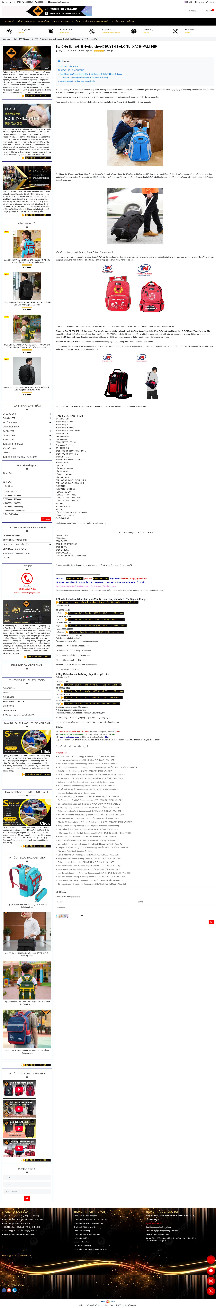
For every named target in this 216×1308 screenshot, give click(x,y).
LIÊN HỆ (6, 558)
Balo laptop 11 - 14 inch (65, 445)
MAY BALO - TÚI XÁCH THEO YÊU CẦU (27, 723)
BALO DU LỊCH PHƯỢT (66, 428)
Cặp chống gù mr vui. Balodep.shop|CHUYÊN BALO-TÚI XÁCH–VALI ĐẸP (88, 829)
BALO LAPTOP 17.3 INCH (66, 442)
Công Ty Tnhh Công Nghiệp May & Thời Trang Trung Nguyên (180, 331)
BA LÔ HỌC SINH (63, 448)
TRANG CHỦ (8, 21)
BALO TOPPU (61, 547)
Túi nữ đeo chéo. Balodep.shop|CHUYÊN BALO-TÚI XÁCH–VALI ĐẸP (86, 786)
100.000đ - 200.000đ (12, 495)
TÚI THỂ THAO (9, 448)
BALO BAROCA (62, 550)
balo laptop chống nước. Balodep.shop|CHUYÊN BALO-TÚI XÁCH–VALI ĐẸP (89, 804)
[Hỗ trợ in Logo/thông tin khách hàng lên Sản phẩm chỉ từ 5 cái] (85, 77)
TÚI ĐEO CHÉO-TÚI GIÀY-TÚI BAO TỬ (72, 512)
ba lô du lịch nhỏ (153, 740)
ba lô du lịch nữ (140, 740)
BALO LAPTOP (62, 433)
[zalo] (14, 1290)
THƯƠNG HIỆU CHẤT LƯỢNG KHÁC (71, 556)
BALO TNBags (9, 688)
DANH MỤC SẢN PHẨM (68, 66)
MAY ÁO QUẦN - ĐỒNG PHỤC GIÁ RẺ (27, 792)
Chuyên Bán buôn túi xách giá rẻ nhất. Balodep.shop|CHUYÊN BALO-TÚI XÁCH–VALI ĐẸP (95, 822)
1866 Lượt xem (86, 51)
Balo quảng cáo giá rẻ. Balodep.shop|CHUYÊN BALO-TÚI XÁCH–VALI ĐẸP (88, 807)
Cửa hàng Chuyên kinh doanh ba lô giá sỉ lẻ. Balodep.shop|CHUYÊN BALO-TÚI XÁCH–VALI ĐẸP (97, 767)
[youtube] (9, 1290)
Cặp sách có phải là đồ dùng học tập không (75, 851)
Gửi (211, 922)
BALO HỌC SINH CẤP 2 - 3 (67, 454)
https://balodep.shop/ (71, 638)
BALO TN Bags (62, 535)
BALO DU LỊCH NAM (64, 422)
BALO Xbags (61, 538)
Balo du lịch (84, 102)
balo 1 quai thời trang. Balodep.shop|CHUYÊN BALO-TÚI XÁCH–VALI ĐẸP (88, 818)
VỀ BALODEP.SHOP (11, 536)
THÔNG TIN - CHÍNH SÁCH (89, 1211)
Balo (69, 252)
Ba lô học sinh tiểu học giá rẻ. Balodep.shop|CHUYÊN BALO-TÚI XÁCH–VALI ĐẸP (91, 775)
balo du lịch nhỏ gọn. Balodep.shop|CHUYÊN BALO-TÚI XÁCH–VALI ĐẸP (88, 764)
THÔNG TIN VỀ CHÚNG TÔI (162, 1211)
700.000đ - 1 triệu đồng (13, 507)
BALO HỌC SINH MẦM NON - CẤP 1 (71, 451)
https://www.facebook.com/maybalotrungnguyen (85, 713)
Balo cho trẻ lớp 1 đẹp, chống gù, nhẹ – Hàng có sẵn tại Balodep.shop (86, 782)
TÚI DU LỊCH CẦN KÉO (65, 489)
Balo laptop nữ (62, 439)
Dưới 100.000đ (10, 492)
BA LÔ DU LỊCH (62, 419)
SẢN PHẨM (43, 21)
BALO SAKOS (61, 541)
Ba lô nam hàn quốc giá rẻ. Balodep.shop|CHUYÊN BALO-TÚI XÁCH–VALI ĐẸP (90, 800)
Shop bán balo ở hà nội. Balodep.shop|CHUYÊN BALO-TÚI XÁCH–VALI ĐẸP (89, 859)
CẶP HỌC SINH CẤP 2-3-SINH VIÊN (71, 480)
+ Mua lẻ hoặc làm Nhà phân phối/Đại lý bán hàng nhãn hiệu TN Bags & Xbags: (90, 74)
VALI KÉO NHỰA (63, 507)
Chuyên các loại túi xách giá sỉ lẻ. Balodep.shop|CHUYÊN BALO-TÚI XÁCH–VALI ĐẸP (93, 848)
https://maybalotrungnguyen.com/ (76, 710)
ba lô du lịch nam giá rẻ (104, 740)
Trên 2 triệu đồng (11, 514)
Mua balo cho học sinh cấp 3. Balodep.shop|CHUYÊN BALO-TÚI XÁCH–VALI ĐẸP (91, 877)
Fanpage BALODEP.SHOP (16, 1255)
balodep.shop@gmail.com (59, 2)
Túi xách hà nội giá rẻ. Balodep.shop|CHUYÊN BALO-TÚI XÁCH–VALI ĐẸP (88, 789)
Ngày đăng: (62, 51)
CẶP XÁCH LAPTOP (64, 469)
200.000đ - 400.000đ (12, 499)
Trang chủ (6, 39)
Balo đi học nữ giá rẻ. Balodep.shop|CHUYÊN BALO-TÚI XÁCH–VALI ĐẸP (88, 855)
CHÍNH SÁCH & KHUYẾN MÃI (15, 549)
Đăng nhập (200, 2)
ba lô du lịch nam (67, 740)
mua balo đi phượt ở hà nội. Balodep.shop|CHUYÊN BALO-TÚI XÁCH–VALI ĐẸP (91, 815)
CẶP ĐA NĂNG (62, 471)
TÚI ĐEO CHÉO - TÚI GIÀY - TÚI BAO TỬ (20, 457)
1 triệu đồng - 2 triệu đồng (14, 510)
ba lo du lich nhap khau (123, 740)
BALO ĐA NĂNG (62, 463)
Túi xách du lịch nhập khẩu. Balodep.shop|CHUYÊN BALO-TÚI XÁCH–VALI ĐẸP (90, 778)
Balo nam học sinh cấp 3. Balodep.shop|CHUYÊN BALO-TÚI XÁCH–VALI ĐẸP (90, 811)
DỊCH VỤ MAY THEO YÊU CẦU (16, 545)
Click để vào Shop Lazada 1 (77, 651)
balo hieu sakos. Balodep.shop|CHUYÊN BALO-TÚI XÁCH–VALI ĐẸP (86, 760)
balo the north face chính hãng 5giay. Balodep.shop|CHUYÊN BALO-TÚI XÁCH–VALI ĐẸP (94, 873)
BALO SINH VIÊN (63, 457)
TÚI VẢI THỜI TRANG (65, 515)
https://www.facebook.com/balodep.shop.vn (82, 641)
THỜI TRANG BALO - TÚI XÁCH (16, 553)
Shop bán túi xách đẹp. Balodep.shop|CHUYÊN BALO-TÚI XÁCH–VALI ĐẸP (89, 869)
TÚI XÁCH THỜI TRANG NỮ (67, 501)
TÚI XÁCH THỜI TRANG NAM (68, 498)
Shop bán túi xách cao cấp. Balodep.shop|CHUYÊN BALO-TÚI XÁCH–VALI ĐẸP (90, 880)
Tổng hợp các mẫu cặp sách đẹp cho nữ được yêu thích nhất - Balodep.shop (88, 826)
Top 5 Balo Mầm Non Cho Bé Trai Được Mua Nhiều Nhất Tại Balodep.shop (88, 840)
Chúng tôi (61, 406)
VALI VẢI (59, 509)
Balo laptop (74, 102)
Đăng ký (211, 2)
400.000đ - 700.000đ (12, 503)
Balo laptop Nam (62, 436)
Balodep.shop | (62, 565)
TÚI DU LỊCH (61, 486)
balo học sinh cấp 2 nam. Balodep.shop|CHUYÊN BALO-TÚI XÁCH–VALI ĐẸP (89, 866)
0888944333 (41, 2)
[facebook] (4, 1290)
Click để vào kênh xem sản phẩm (80, 665)
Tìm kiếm (46, 519)
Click (75, 669)
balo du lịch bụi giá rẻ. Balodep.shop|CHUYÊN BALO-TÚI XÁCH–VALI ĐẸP (88, 797)
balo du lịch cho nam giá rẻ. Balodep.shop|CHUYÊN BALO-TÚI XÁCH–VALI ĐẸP (90, 844)
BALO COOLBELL (63, 553)
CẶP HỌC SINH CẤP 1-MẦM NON (70, 483)
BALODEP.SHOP (72, 331)
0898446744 (16, 2)
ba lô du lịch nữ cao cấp (84, 740)
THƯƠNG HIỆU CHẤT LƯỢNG (71, 70)
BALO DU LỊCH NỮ (64, 425)
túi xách (105, 102)
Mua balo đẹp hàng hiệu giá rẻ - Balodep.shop (76, 793)
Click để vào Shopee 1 (76, 646)
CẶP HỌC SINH (62, 477)
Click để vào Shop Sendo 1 (76, 655)
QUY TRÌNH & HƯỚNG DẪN (15, 540)
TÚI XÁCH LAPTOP (64, 474)
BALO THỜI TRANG (11, 427)
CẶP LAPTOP (61, 466)
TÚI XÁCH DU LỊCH (64, 492)
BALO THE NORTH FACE (66, 544)
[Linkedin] (74, 746)
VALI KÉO (60, 504)
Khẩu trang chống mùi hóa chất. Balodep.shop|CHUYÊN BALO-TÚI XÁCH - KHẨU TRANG (94, 833)
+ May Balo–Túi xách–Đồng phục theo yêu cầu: (77, 81)
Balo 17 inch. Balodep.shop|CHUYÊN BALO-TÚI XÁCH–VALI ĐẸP (85, 771)
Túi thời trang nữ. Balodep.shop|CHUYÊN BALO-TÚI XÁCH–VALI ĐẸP (86, 757)
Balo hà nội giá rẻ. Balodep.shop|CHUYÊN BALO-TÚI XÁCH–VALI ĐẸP (87, 837)
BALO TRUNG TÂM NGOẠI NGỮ (69, 460)
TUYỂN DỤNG (118, 21)
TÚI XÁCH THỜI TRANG (66, 495)
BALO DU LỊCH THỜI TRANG (68, 431)
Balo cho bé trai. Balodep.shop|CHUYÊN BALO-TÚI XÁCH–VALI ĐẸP (86, 862)
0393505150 (29, 2)
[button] (187, 2)
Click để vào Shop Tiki (72, 660)
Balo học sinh (95, 102)
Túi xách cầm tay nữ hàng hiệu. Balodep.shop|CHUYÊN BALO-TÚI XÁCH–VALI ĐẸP (92, 884)
